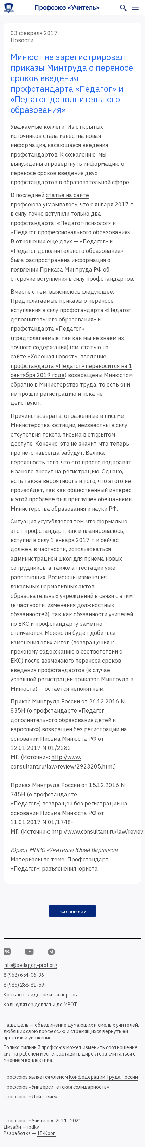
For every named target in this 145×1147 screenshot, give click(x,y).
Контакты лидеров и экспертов (40, 995)
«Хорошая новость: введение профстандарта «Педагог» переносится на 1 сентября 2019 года (71, 365)
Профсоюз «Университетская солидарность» (56, 1087)
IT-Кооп (46, 1133)
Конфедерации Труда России (103, 1077)
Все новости (72, 911)
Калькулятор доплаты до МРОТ (40, 1004)
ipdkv (33, 1127)
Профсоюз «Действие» (31, 1097)
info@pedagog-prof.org (30, 965)
